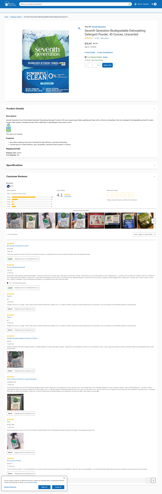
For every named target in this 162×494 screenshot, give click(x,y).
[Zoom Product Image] (79, 28)
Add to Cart (107, 65)
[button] (141, 4)
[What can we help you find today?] (129, 4)
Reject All (44, 487)
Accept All (58, 487)
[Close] (64, 478)
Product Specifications (105, 52)
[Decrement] (87, 65)
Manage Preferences (10, 487)
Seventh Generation (99, 27)
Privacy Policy (33, 482)
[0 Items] (152, 4)
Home (6, 17)
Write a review (104, 38)
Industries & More (16, 17)
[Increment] (98, 65)
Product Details (90, 52)
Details (105, 57)
